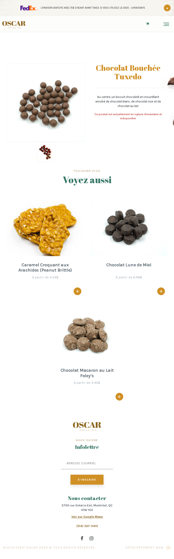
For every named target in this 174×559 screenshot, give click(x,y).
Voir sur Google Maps (87, 516)
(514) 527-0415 (87, 526)
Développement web (144, 547)
